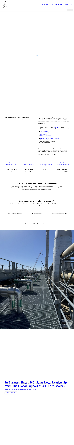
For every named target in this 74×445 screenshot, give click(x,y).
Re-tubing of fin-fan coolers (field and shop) (49, 248)
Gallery (57, 4)
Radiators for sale (44, 247)
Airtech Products (57, 237)
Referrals (65, 4)
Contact (71, 4)
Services (51, 4)
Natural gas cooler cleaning (46, 242)
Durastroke (61, 238)
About (47, 4)
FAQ (61, 4)
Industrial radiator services (45, 240)
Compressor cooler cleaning (46, 241)
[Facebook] (2, 10)
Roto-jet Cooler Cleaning (45, 249)
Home (43, 4)
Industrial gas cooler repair (45, 245)
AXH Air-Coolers (58, 235)
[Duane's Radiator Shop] (4, 4)
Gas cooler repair (43, 244)
